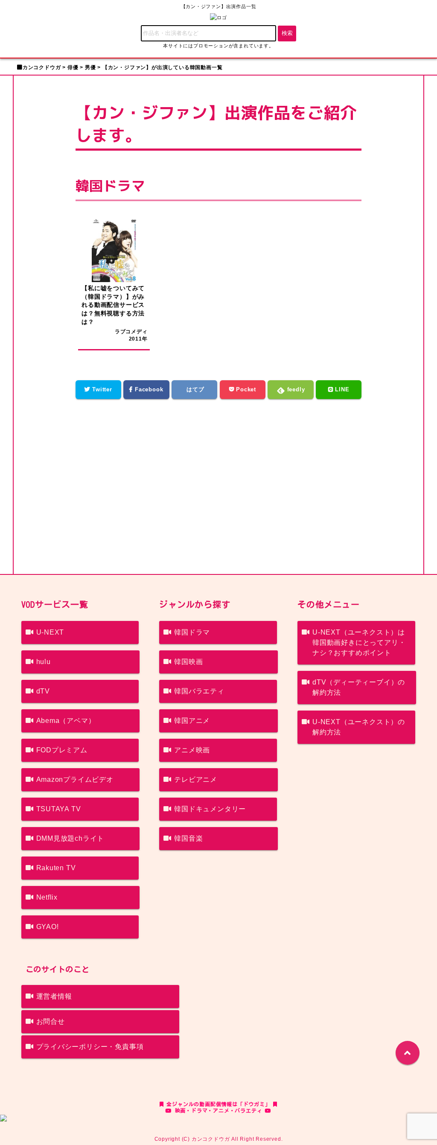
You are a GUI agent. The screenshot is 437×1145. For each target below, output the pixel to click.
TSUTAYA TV (58, 809)
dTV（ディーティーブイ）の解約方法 (358, 687)
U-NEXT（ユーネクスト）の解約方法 (358, 727)
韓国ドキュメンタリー (210, 809)
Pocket (245, 389)
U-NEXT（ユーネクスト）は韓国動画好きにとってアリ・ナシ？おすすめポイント (358, 642)
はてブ (194, 389)
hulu (43, 661)
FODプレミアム (61, 750)
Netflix (47, 897)
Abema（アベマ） (66, 720)
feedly (295, 389)
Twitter (101, 389)
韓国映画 (188, 661)
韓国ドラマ (192, 632)
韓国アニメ (192, 720)
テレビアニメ (195, 779)
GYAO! (47, 926)
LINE (341, 389)
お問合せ (50, 1021)
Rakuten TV (56, 867)
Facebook (148, 389)
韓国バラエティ (199, 691)
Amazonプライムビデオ (75, 779)
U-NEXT (50, 632)
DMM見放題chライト (70, 838)
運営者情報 (54, 996)
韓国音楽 (188, 838)
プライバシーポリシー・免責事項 (90, 1046)
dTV (43, 691)
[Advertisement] (219, 480)
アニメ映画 (192, 750)
